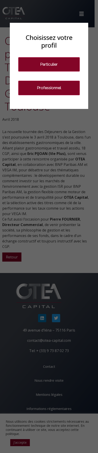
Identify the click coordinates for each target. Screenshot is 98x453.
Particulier (49, 64)
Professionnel (49, 87)
